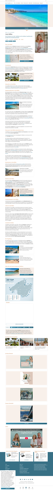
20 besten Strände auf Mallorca (26, 48)
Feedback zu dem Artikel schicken (17, 333)
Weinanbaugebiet (14, 150)
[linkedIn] (28, 479)
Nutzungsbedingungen (31, 482)
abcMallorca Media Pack (24, 468)
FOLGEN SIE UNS (41, 459)
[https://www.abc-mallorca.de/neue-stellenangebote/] (26, 394)
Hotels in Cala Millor (8, 181)
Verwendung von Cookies (5, 486)
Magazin (41, 3)
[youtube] (32, 479)
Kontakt (21, 465)
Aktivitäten (30, 3)
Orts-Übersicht (12, 32)
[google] (26, 479)
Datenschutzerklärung (22, 482)
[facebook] (20, 479)
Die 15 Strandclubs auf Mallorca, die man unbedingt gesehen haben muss (40, 348)
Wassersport (7, 139)
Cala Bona (16, 240)
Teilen (14, 41)
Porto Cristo (27, 118)
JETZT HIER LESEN (12, 459)
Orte (14, 3)
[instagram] (22, 479)
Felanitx (20, 150)
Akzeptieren (8, 488)
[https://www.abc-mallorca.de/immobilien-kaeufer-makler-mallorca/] (26, 378)
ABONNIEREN (26, 459)
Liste (7, 41)
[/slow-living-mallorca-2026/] (26, 413)
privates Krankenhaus (24, 157)
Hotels (22, 3)
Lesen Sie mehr (26, 61)
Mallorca (6, 32)
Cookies (26, 482)
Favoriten (10, 41)
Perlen (22, 88)
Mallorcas (7, 47)
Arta (23, 124)
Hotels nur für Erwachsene (20, 185)
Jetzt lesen (27, 423)
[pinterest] (30, 479)
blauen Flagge (25, 93)
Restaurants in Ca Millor (20, 164)
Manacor (9, 88)
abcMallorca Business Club (24, 472)
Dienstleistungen (36, 3)
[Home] (8, 3)
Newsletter (21, 467)
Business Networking (23, 471)
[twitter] (24, 479)
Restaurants (26, 3)
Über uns (21, 464)
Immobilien (18, 3)
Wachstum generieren (24, 469)
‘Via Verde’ (17, 146)
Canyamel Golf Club (9, 135)
